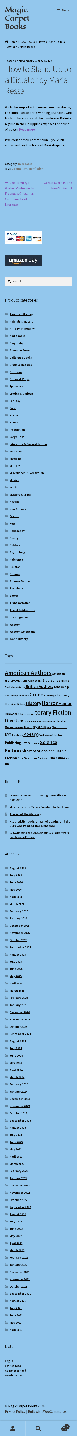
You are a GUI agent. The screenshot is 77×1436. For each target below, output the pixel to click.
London (61, 721)
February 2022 (19, 1257)
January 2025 (18, 1005)
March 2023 (17, 1164)
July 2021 (16, 1308)
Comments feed (15, 1370)
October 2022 (18, 1200)
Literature (14, 720)
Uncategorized (19, 617)
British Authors (39, 686)
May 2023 (16, 1149)
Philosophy (17, 531)
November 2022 (20, 1193)
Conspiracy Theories (17, 695)
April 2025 (16, 983)
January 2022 (18, 1265)
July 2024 (16, 1048)
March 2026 (17, 904)
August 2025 (18, 954)
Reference (16, 559)
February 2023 (19, 1171)
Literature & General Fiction (28, 444)
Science (15, 574)
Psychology (17, 552)
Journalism (19, 168)
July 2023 (16, 1135)
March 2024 (17, 1077)
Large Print (17, 437)
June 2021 (16, 1315)
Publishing (13, 742)
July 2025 (16, 962)
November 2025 (20, 933)
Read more (27, 129)
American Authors (28, 672)
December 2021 (20, 1272)
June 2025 (16, 969)
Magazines (17, 451)
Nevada (15, 502)
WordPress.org (14, 1375)
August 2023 (18, 1127)
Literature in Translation (36, 721)
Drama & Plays (19, 379)
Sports (14, 595)
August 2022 (18, 1214)
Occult (14, 516)
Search (38, 1428)
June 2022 (16, 1229)
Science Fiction (20, 581)
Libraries (25, 713)
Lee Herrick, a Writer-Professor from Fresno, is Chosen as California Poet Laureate (21, 193)
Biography (16, 343)
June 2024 (16, 1055)
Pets (13, 523)
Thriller (42, 758)
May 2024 (16, 1063)
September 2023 (20, 1120)
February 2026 (19, 911)
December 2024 (20, 1012)
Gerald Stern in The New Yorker (58, 185)
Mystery (39, 726)
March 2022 (17, 1250)
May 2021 (16, 1322)
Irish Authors (12, 713)
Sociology (16, 588)
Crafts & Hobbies (21, 365)
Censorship (61, 687)
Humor (14, 422)
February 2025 (19, 998)
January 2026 (18, 918)
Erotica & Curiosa (21, 393)
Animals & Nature (21, 321)
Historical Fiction (15, 704)
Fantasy (15, 401)
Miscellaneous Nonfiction (27, 473)
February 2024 (19, 1084)
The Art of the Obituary (25, 814)
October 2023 (18, 1113)
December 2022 (20, 1185)
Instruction (17, 430)
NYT (8, 734)
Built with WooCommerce (47, 1411)
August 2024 (18, 1041)
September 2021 (20, 1293)
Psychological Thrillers (50, 735)
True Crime (56, 758)
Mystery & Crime (20, 495)
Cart (59, 1425)
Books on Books (20, 350)
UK (7, 764)
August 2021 (18, 1301)
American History (21, 314)
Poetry (14, 538)
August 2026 (18, 868)
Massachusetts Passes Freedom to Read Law (39, 807)
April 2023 (16, 1156)
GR (50, 61)
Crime (36, 694)
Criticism (16, 372)
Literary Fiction (50, 712)
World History (19, 639)
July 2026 (16, 875)
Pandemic (17, 735)
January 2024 (18, 1091)
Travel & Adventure (22, 610)
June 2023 (16, 1142)
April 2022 (16, 1243)
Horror (14, 415)
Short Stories (34, 751)
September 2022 (20, 1207)
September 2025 (20, 947)
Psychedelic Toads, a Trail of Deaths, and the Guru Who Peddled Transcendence (40, 824)
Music (13, 487)
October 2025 (18, 940)
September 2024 (20, 1034)
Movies (14, 480)
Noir (49, 727)
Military (15, 466)
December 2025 (20, 925)
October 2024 (18, 1027)
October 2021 (18, 1286)
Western (15, 624)
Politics (15, 545)
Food (13, 408)
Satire (26, 743)
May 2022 (16, 1236)
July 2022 (16, 1221)
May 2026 (16, 889)
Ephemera (16, 386)
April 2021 (16, 1330)
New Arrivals (18, 509)
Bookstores (18, 687)
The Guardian (27, 758)
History (33, 703)
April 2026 (16, 897)
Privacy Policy (15, 1411)
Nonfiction (36, 168)
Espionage (50, 695)
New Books (28, 42)
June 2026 (16, 882)
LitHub (52, 721)
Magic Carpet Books (17, 18)
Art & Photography (22, 329)
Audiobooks (17, 336)
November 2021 (20, 1279)
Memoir (10, 727)
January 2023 (18, 1178)
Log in (9, 1361)
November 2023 (20, 1106)
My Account (13, 1428)
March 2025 (17, 991)
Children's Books (21, 357)
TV (67, 758)
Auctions (21, 680)
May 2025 (16, 976)
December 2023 (20, 1099)
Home (13, 42)
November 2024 (20, 1019)
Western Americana (23, 632)
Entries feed (13, 1366)
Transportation (20, 603)
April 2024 (16, 1070)
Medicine (15, 459)
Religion (15, 567)
